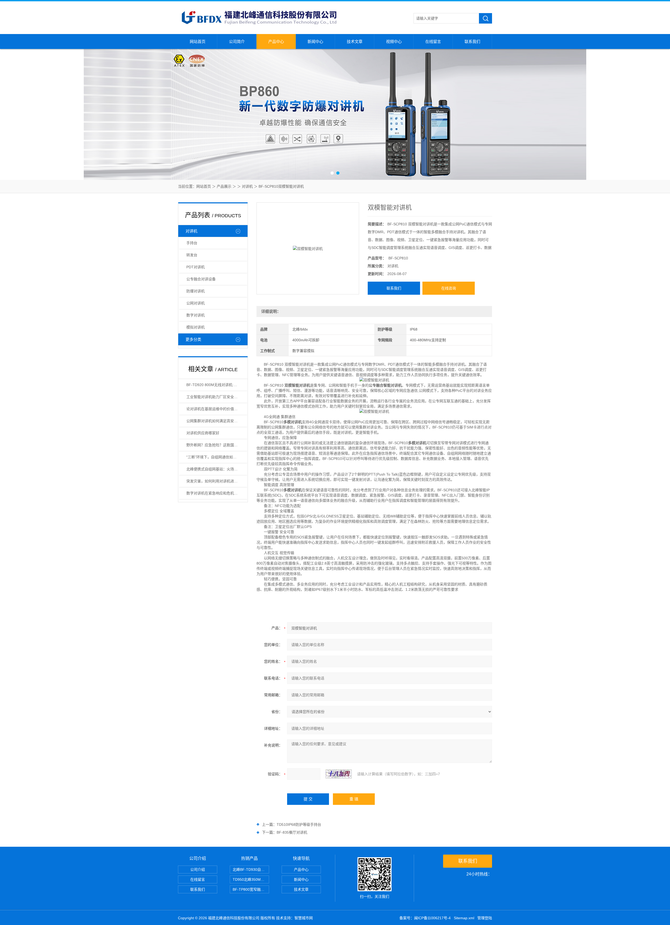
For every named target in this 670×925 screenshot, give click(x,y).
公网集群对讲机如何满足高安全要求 (215, 421)
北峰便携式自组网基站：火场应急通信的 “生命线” (216, 469)
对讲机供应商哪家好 (202, 433)
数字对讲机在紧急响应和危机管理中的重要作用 (216, 493)
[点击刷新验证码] (339, 774)
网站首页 (197, 41)
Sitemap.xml (464, 918)
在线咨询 (448, 288)
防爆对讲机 (195, 291)
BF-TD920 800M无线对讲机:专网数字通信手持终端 (216, 385)
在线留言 (433, 41)
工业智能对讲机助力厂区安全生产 (213, 397)
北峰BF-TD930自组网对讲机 (251, 869)
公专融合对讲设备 (201, 279)
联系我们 (472, 41)
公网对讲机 (195, 303)
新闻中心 (315, 41)
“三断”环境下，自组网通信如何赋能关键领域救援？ (216, 457)
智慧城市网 (303, 918)
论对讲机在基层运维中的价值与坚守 (215, 409)
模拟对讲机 (195, 327)
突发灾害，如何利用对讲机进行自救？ (216, 481)
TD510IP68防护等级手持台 (299, 824)
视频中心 (394, 41)
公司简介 (237, 41)
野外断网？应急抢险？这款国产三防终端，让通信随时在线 (216, 445)
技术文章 (354, 41)
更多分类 (193, 339)
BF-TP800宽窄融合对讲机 (251, 889)
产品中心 (276, 41)
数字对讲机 (195, 315)
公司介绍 (197, 869)
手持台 (191, 243)
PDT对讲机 (195, 267)
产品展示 (224, 186)
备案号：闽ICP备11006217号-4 (425, 918)
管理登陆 (484, 918)
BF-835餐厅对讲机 (292, 832)
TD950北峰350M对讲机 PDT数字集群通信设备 (251, 879)
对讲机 (247, 186)
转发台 (191, 255)
